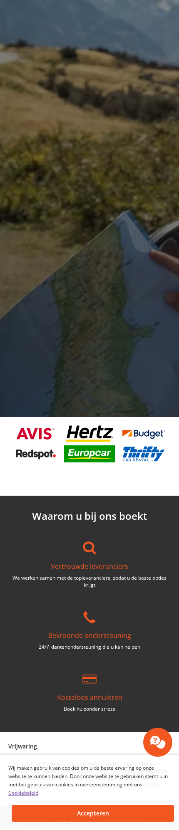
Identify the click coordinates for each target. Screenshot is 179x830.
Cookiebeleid (23, 792)
